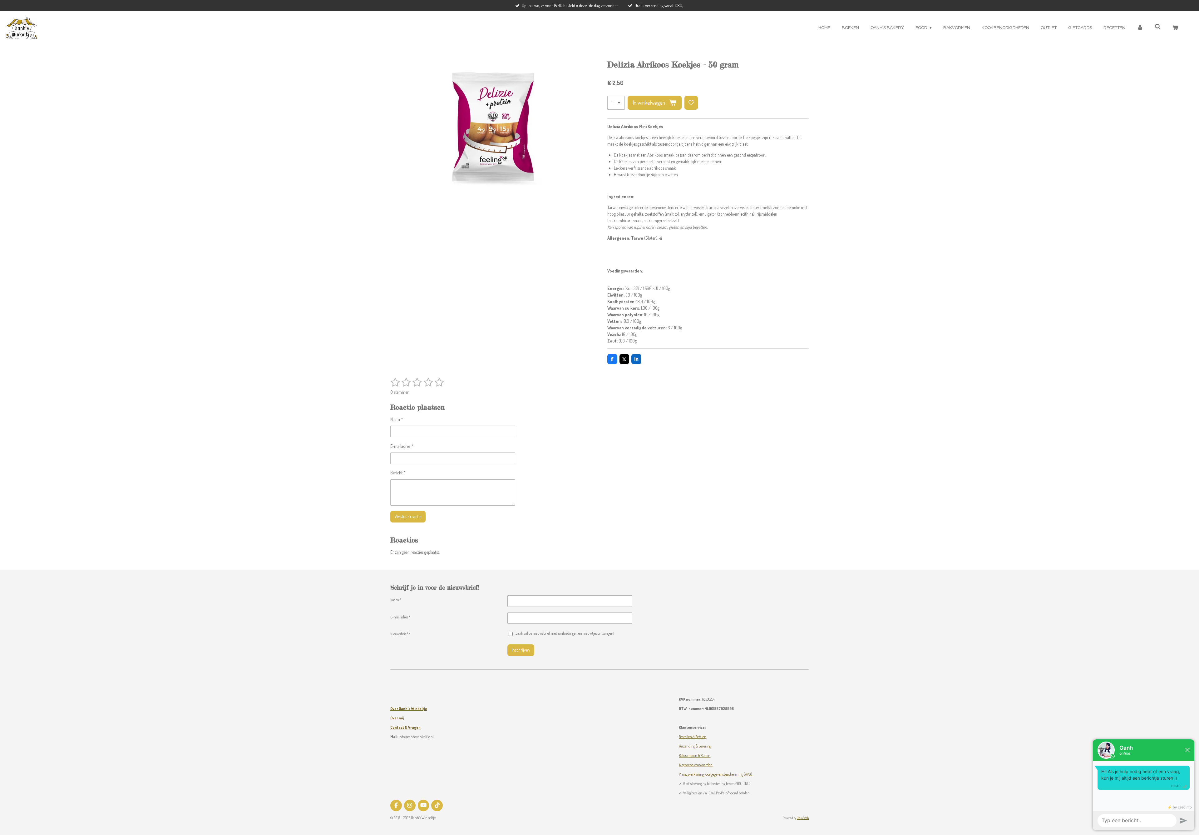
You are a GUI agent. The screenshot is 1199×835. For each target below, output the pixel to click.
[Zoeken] (1157, 27)
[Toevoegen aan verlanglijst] (691, 103)
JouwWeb (803, 818)
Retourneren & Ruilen (694, 755)
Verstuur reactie (408, 516)
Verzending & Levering (695, 746)
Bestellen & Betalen (692, 736)
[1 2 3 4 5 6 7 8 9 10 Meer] (616, 103)
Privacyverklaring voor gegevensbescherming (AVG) (715, 774)
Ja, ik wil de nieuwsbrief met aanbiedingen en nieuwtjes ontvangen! (565, 633)
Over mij (397, 718)
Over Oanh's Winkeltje (408, 708)
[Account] (1140, 27)
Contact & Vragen (405, 727)
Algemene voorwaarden (696, 764)
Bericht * (398, 472)
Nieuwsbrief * (400, 634)
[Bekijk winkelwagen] (1175, 27)
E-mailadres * (401, 446)
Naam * (396, 419)
